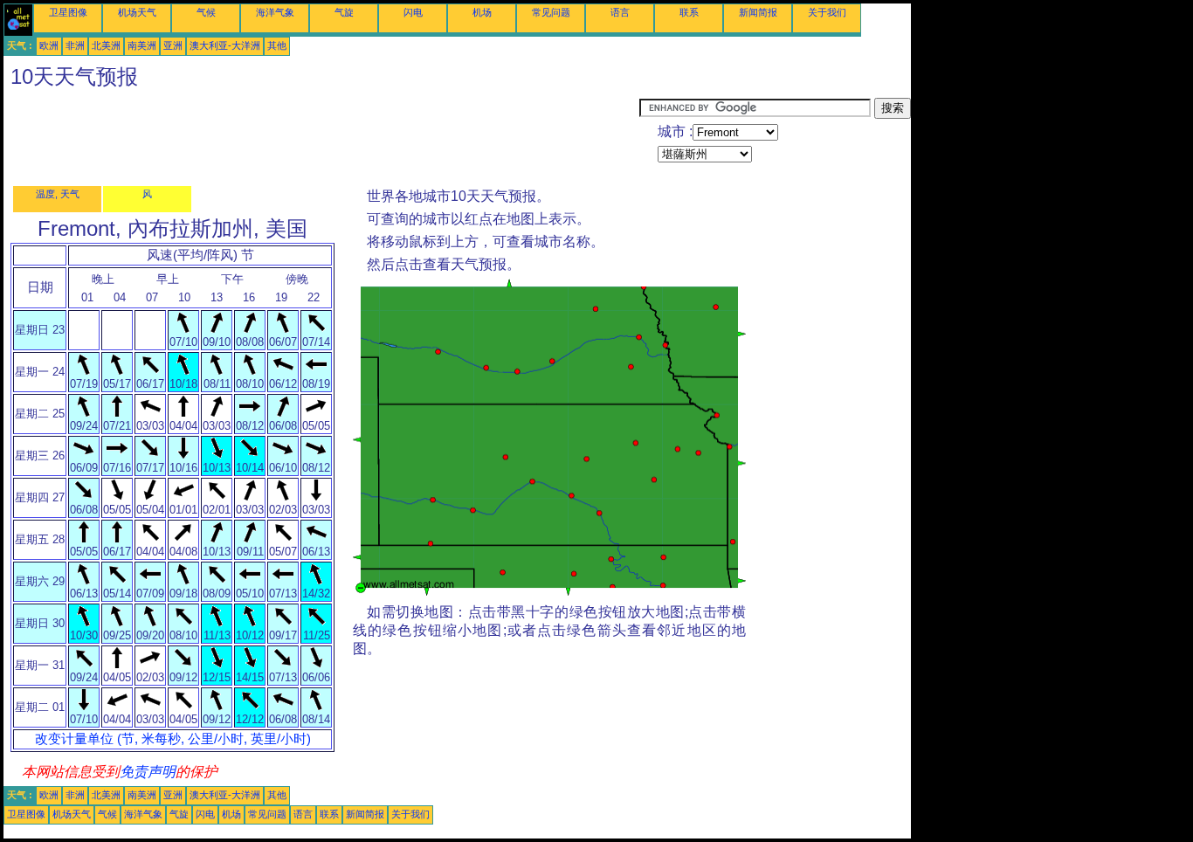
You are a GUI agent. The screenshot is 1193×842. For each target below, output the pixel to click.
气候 (206, 12)
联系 (689, 12)
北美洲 (106, 45)
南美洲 (142, 45)
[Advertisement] (321, 137)
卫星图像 (68, 12)
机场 (482, 12)
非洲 (75, 45)
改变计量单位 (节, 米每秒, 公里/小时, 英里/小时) (173, 739)
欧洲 (49, 45)
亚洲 (173, 45)
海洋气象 (275, 12)
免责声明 (148, 771)
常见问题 (551, 12)
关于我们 (827, 12)
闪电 (413, 12)
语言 (620, 12)
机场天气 (137, 12)
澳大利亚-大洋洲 (225, 45)
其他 (276, 45)
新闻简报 (758, 12)
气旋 (344, 12)
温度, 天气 (57, 194)
